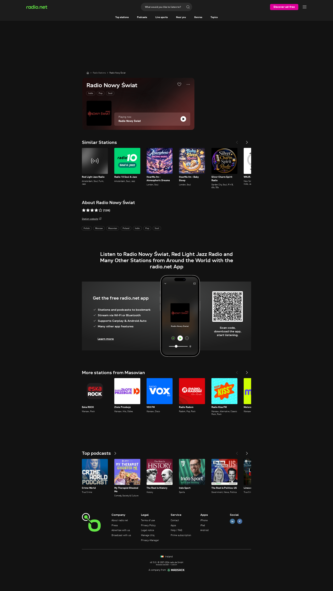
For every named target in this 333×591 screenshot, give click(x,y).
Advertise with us (121, 530)
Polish (87, 228)
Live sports (161, 17)
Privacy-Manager (150, 540)
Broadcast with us (121, 535)
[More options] (188, 84)
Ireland (168, 556)
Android (204, 530)
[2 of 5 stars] (88, 210)
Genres (198, 17)
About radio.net (120, 520)
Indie (90, 93)
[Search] (188, 7)
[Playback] (183, 119)
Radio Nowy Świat (129, 121)
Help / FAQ (176, 530)
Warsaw (99, 228)
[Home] (87, 72)
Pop (101, 93)
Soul (110, 93)
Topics (214, 17)
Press (115, 525)
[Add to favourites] (179, 84)
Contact (175, 520)
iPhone (204, 520)
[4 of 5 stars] (96, 210)
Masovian (112, 228)
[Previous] (237, 141)
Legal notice (147, 530)
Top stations (122, 17)
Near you (181, 17)
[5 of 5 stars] (100, 210)
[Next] (247, 141)
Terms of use (148, 520)
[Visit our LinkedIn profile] (232, 521)
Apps (173, 525)
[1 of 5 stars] (84, 210)
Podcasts (142, 17)
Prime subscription (181, 535)
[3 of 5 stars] (92, 210)
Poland (126, 228)
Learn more (106, 339)
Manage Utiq (148, 535)
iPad (202, 525)
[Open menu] (304, 7)
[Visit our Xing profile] (239, 521)
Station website (90, 219)
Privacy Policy (148, 525)
